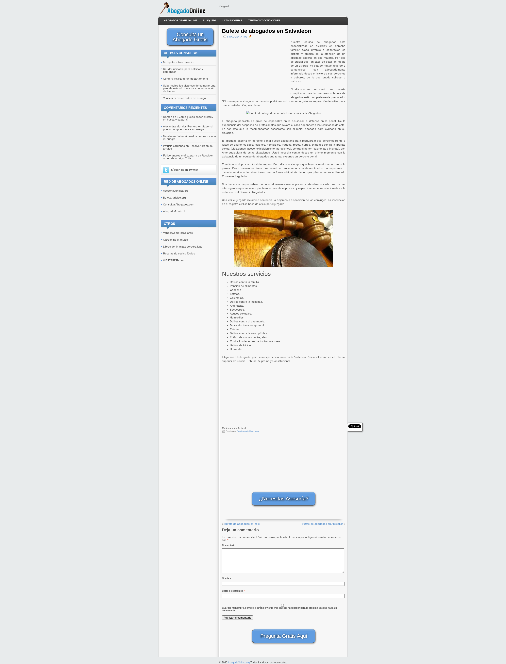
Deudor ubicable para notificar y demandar (183, 70)
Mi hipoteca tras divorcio (178, 62)
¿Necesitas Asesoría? (283, 499)
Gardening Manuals (175, 239)
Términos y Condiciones (264, 20)
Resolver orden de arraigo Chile (188, 157)
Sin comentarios (237, 37)
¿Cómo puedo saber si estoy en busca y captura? (188, 118)
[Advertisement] (255, 67)
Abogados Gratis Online (180, 20)
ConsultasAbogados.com (178, 204)
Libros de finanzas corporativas (182, 246)
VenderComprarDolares (178, 232)
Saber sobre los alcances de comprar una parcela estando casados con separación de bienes (189, 88)
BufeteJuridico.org (174, 197)
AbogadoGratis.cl (174, 211)
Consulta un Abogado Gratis (190, 36)
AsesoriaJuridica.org (176, 190)
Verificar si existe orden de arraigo (184, 98)
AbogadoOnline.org (239, 662)
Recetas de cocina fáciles (179, 253)
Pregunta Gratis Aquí (283, 636)
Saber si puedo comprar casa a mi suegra (187, 128)
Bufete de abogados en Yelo (242, 523)
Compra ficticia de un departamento (185, 78)
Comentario (228, 545)
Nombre (227, 578)
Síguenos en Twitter (184, 169)
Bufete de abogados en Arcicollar (322, 523)
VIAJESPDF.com (173, 260)
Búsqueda (210, 20)
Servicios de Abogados (248, 431)
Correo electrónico (233, 591)
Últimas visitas (232, 20)
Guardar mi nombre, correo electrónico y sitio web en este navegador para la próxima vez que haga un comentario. (279, 609)
